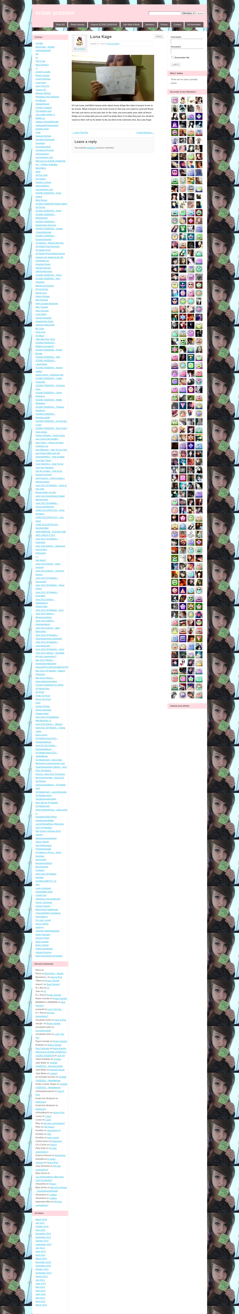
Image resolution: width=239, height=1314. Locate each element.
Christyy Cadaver (44, 107)
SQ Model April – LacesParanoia (51, 792)
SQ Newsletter (194, 24)
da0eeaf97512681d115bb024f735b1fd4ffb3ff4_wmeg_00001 (65, 667)
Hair (38, 884)
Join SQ (61, 1055)
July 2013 (40, 1280)
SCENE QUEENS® (55, 13)
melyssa (39, 1162)
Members (150, 24)
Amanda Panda (43, 264)
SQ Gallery (41, 179)
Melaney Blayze (43, 93)
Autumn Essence (44, 952)
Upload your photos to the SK (49, 257)
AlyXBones (41, 100)
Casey (39, 425)
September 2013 (43, 1273)
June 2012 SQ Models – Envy (50, 610)
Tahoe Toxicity (42, 842)
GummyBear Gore (44, 892)
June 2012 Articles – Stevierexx (50, 546)
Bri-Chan (40, 328)
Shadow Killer (42, 713)
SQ (37, 54)
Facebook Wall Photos (46, 817)
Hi (37, 57)
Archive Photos (43, 706)
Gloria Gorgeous (43, 710)
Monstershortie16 (44, 863)
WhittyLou (40, 118)
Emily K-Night (42, 945)
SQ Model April (43, 806)
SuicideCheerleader (45, 139)
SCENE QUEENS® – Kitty (48, 357)
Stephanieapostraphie (46, 838)
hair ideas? (41, 560)
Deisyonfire (41, 859)
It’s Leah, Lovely (43, 920)
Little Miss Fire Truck (45, 339)
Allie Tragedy (42, 307)
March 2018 (41, 1219)
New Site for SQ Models (47, 802)
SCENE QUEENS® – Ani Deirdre (51, 421)
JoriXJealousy (42, 154)
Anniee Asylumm (43, 318)
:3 (36, 68)
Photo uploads (78, 24)
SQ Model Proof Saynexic (48, 246)
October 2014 (42, 1241)
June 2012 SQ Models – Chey (50, 649)
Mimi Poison (41, 200)
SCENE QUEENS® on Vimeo (50, 685)
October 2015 (42, 1226)
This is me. (41, 61)
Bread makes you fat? (46, 492)
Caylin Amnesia (43, 79)
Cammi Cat (41, 895)
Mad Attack (41, 168)
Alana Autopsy (42, 186)
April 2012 (40, 1301)
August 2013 (42, 1276)
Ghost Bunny (42, 917)
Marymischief (42, 867)
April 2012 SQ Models (46, 874)
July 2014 (40, 1248)
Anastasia (40, 143)
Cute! (38, 132)
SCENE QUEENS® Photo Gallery (51, 204)
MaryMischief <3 (43, 720)
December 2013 (43, 1262)
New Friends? (42, 65)
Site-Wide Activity (131, 24)
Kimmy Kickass (43, 296)
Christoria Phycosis (45, 150)
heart (38, 703)
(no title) (39, 43)
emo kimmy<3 (54, 1130)
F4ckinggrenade (43, 849)
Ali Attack (40, 336)
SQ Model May (43, 688)
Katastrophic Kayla (44, 321)
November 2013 (43, 1266)
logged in (91, 148)
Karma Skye (41, 549)
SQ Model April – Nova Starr (49, 760)
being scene (41, 735)
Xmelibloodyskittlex (45, 820)
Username (176, 37)
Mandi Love (41, 293)
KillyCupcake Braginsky (47, 303)
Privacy (164, 24)
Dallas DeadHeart (44, 949)
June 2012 (41, 1294)
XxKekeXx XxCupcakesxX (48, 899)
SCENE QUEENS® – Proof (48, 211)
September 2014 (43, 1244)
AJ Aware (40, 870)
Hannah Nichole (43, 136)
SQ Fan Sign (42, 175)
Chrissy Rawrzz (43, 906)
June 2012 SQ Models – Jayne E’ (51, 485)
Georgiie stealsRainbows (47, 931)
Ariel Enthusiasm (44, 845)
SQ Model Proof (43, 250)
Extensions (41, 553)
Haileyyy (40, 927)
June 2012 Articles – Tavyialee (50, 653)
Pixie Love (40, 332)
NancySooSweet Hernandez (49, 956)
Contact (177, 24)
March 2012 (41, 1305)
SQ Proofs (40, 207)
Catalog (53, 1194)
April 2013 (40, 1291)
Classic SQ (41, 90)
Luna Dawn (41, 314)
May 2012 (40, 1298)
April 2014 (40, 1255)
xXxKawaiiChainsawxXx (47, 125)
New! (38, 171)
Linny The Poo (42, 86)
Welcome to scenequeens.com (50, 763)
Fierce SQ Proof (43, 699)
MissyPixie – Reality (45, 47)
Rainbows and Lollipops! (47, 97)
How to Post (56, 977)
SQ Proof (40, 692)
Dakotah (40, 877)
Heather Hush (42, 129)
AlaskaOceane (43, 104)
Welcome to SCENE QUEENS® (51, 161)
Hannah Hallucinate (45, 325)
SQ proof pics (42, 289)
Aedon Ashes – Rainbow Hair (50, 375)
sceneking (81, 48)
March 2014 (41, 1258)
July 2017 (40, 1223)
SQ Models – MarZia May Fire (50, 243)
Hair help (40, 489)
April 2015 (40, 1230)
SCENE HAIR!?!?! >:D (46, 881)
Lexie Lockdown (43, 888)
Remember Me (181, 57)
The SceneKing (113, 43)
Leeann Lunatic (43, 72)
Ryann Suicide (43, 75)
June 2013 (41, 1283)
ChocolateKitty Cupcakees (48, 913)
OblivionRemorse (44, 271)
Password (176, 47)
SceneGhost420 (43, 147)
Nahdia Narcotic (43, 268)
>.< (37, 557)
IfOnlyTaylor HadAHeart (47, 909)
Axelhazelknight (43, 50)
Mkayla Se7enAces (45, 286)
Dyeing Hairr (42, 606)
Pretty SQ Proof (43, 696)
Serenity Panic (42, 938)
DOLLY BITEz (42, 924)
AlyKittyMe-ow (42, 261)
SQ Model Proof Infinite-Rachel (50, 253)
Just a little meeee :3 (45, 114)
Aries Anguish (42, 311)
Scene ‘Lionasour (44, 902)
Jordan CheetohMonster (47, 122)
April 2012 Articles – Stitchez (49, 724)
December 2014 (43, 1233)
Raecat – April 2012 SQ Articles (50, 774)
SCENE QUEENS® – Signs (49, 275)
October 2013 (42, 1269)
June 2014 (41, 1251)
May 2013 (40, 1287)
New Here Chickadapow (47, 717)
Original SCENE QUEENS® (104, 24)
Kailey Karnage (43, 934)
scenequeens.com (44, 157)
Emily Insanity (42, 942)
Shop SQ (60, 24)
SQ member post (43, 111)
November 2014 (43, 1237)
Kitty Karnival (42, 300)
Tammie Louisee (43, 182)
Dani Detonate (42, 1048)
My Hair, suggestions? (46, 656)
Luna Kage (41, 82)
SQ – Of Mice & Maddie (47, 164)
